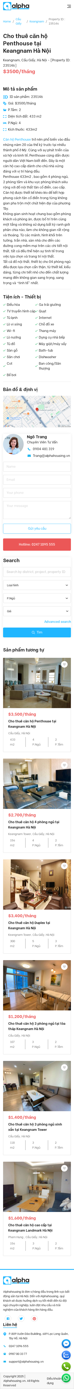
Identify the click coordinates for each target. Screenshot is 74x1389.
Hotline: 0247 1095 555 (37, 544)
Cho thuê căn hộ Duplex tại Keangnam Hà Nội (29, 925)
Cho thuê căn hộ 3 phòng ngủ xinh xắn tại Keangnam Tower (35, 1127)
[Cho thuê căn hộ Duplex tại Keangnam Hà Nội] (37, 884)
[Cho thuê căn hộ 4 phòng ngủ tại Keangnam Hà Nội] (37, 783)
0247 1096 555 (19, 1346)
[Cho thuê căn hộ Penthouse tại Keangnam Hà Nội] (37, 683)
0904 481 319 (43, 449)
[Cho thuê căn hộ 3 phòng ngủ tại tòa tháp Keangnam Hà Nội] (37, 985)
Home (7, 21)
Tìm (39, 632)
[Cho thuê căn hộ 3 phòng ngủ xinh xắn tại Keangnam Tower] (37, 1086)
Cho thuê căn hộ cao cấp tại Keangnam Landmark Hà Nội (30, 1227)
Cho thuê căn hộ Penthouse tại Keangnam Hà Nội (32, 724)
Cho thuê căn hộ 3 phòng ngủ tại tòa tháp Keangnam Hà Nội (36, 1026)
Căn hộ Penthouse (17, 139)
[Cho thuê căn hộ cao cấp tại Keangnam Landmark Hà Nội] (37, 1186)
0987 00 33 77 (18, 1353)
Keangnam (37, 21)
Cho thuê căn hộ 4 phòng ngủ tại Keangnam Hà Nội (33, 824)
